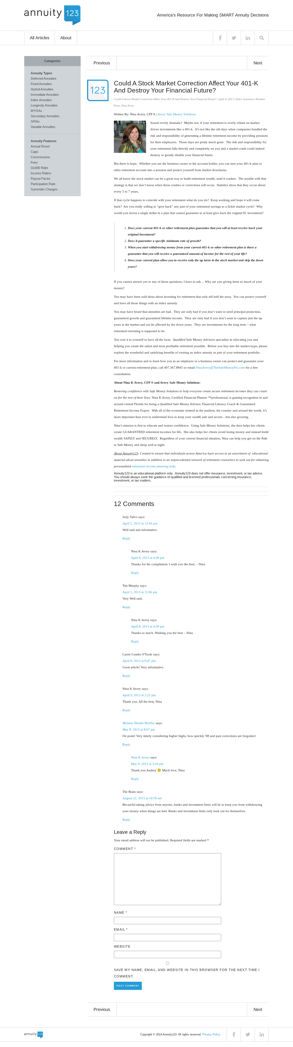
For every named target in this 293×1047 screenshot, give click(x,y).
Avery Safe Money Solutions (176, 114)
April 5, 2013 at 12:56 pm (139, 523)
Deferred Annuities (43, 78)
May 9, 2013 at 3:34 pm (147, 764)
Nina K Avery (140, 757)
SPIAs (35, 121)
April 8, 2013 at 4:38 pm (147, 557)
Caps (34, 151)
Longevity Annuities (44, 105)
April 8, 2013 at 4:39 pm (147, 626)
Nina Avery (127, 105)
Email (121, 929)
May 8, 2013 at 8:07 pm (138, 729)
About (65, 37)
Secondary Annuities (45, 116)
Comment (125, 849)
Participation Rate (43, 184)
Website (122, 946)
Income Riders (41, 173)
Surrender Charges (44, 189)
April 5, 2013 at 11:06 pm (139, 592)
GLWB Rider (39, 168)
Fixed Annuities (41, 84)
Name (120, 912)
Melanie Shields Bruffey (138, 723)
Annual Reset (40, 146)
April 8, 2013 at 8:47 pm (139, 661)
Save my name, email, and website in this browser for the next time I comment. (187, 973)
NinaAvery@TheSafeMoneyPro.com (220, 367)
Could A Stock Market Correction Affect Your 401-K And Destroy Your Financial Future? (186, 87)
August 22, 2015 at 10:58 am (142, 798)
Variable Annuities (43, 127)
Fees (34, 162)
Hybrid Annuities (42, 89)
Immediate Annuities (45, 94)
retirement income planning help (153, 466)
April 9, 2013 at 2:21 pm (139, 695)
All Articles (39, 37)
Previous (102, 63)
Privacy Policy (211, 1034)
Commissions (40, 157)
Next (258, 63)
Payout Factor (40, 178)
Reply (126, 538)
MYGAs (36, 110)
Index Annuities (245, 99)
